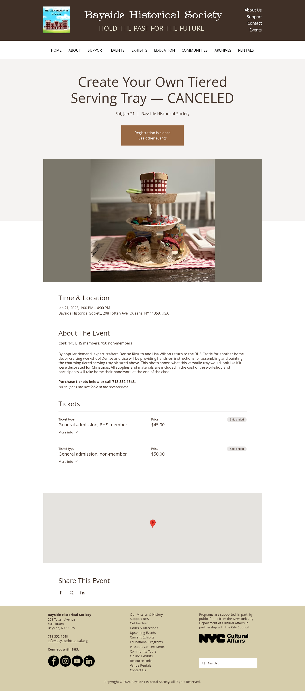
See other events (152, 138)
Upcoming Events (143, 632)
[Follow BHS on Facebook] (53, 661)
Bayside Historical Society (153, 15)
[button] (74, 50)
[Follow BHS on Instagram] (65, 661)
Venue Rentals (140, 665)
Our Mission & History (146, 614)
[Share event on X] (71, 592)
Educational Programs (146, 642)
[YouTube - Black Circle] (77, 661)
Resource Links (141, 661)
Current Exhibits (142, 637)
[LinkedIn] (89, 661)
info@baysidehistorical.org (68, 640)
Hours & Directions (144, 628)
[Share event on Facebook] (60, 592)
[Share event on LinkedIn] (82, 592)
